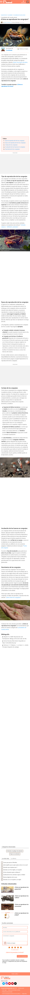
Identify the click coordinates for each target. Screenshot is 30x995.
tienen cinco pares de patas (20, 62)
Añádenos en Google (23, 49)
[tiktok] (15, 983)
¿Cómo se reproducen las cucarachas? (21, 905)
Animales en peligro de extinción (14, 851)
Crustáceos (9, 50)
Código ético (24, 993)
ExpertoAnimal (4, 15)
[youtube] (9, 983)
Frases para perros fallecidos (10, 862)
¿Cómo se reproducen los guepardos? (22, 888)
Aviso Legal (4, 990)
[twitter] (3, 983)
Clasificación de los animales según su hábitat (14, 875)
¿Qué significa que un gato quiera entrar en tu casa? (15, 865)
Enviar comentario (22, 956)
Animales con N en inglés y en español (12, 870)
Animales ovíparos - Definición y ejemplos (13, 226)
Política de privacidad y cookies (14, 990)
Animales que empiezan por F (10, 867)
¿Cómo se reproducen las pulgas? (21, 914)
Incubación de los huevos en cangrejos (15, 147)
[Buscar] (28, 2)
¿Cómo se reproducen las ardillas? (21, 897)
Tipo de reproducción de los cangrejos (14, 141)
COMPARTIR (23, 2)
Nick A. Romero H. (8, 22)
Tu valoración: (14, 950)
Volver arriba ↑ (15, 974)
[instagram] (6, 983)
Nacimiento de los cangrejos (12, 149)
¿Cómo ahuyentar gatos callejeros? (11, 872)
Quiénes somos (21, 988)
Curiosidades (9, 15)
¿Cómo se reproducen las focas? (11, 85)
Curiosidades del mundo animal (19, 15)
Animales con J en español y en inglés (12, 880)
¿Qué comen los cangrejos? (13, 597)
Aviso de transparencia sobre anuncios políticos (11, 993)
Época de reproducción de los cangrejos (15, 143)
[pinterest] (12, 983)
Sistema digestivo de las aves (10, 877)
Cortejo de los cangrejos (11, 145)
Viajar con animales (14, 854)
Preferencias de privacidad (7, 991)
